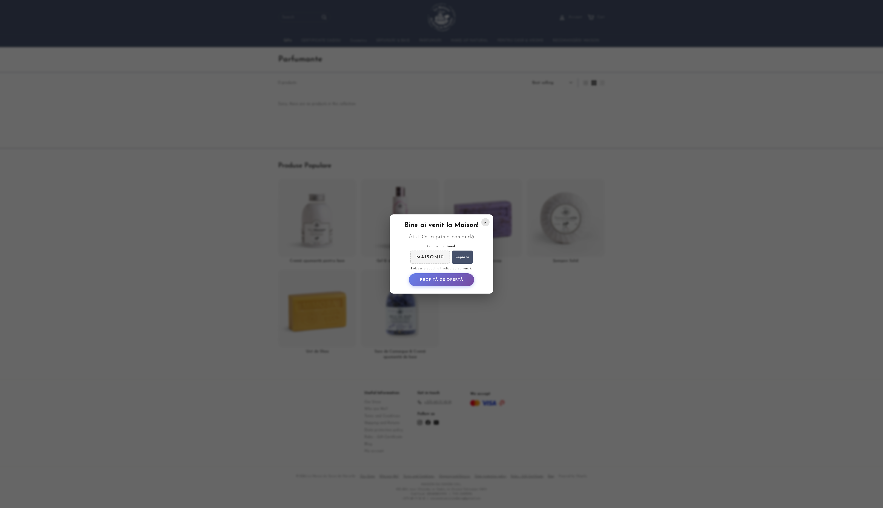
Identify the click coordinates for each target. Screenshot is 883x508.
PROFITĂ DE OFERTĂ (441, 280)
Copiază (462, 257)
